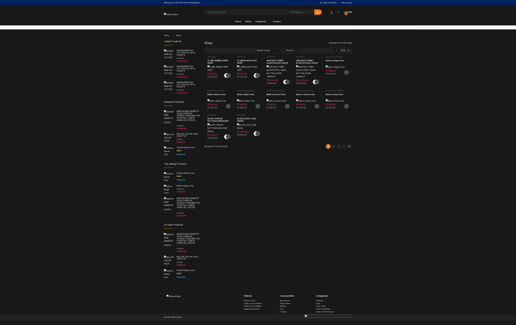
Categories (260, 21)
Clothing (339, 57)
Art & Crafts (321, 306)
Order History (285, 303)
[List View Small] (220, 50)
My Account (347, 2)
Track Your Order (329, 2)
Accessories (330, 57)
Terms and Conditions (253, 303)
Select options (227, 75)
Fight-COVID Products (325, 312)
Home (238, 21)
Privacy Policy (249, 300)
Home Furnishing (323, 309)
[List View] (216, 50)
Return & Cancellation (253, 306)
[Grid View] (208, 50)
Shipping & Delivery (252, 309)
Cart (281, 309)
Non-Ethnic (211, 57)
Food (318, 303)
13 (349, 146)
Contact (277, 21)
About (248, 21)
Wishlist (283, 306)
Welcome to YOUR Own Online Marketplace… (182, 2)
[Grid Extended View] (212, 50)
